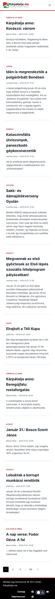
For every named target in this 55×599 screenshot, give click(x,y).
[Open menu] (49, 5)
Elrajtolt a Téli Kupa (23, 329)
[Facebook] (32, 592)
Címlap (21, 591)
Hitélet (9, 424)
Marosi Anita (11, 34)
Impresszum (18, 596)
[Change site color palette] (40, 592)
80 (30, 569)
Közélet (10, 129)
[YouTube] (47, 592)
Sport (9, 323)
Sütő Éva (10, 334)
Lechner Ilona (11, 83)
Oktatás (10, 185)
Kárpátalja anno (14, 18)
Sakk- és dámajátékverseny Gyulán (22, 196)
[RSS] (32, 597)
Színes (9, 66)
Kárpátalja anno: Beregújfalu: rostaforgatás (20, 384)
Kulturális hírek (14, 529)
